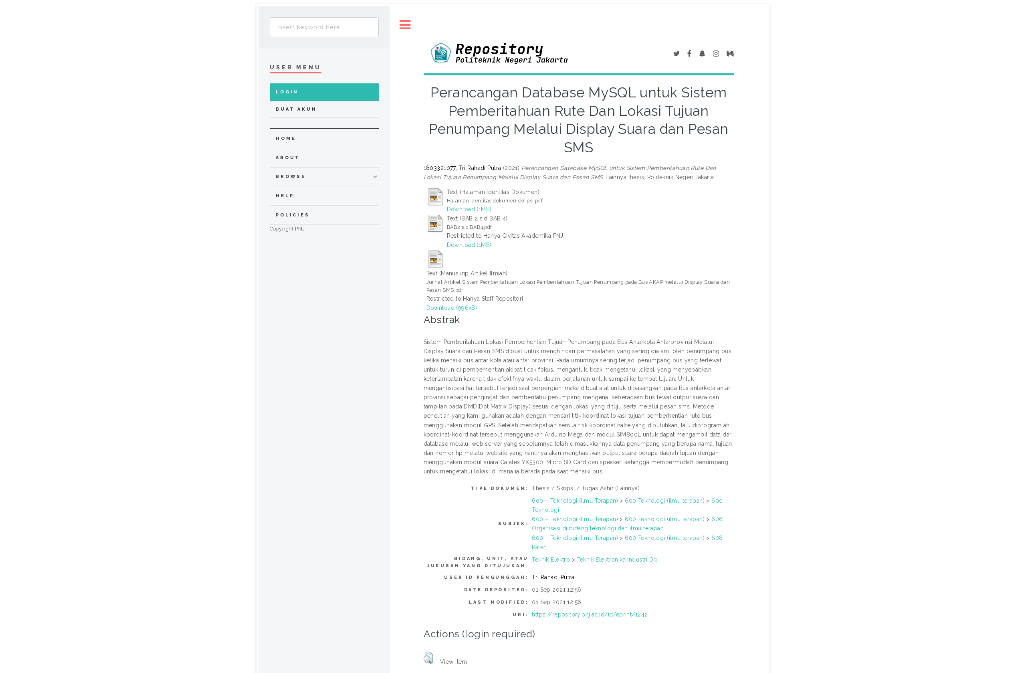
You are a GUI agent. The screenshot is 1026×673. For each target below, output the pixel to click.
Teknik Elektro (551, 559)
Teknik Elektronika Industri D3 (617, 559)
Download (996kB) (451, 308)
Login (287, 92)
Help (285, 195)
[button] (428, 658)
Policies (293, 215)
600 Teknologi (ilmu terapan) (665, 500)
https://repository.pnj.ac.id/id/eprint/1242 (590, 614)
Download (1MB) (469, 209)
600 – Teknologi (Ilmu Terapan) (575, 500)
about (288, 157)
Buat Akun (296, 109)
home (286, 138)
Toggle (405, 25)
